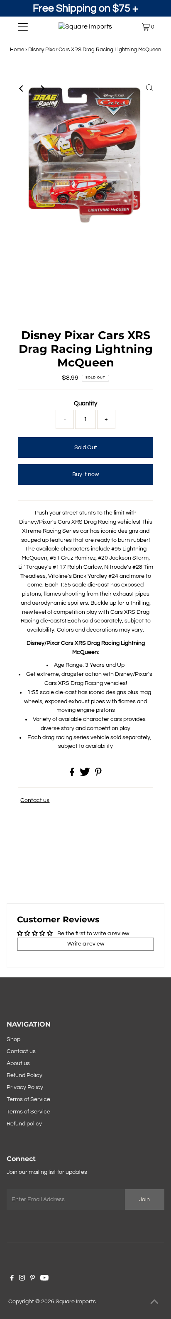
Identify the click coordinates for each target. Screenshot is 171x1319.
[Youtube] (44, 1279)
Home (17, 50)
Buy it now (85, 474)
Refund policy (24, 1124)
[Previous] (21, 88)
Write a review (85, 944)
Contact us (34, 800)
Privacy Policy (25, 1087)
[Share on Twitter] (85, 774)
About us (18, 1063)
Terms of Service (28, 1099)
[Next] (42, 88)
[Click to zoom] (149, 88)
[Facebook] (12, 1279)
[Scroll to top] (154, 1302)
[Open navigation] (22, 27)
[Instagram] (22, 1279)
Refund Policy (24, 1075)
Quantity (85, 403)
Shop (13, 1039)
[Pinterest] (32, 1279)
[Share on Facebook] (73, 774)
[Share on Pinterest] (98, 774)
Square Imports (76, 1302)
